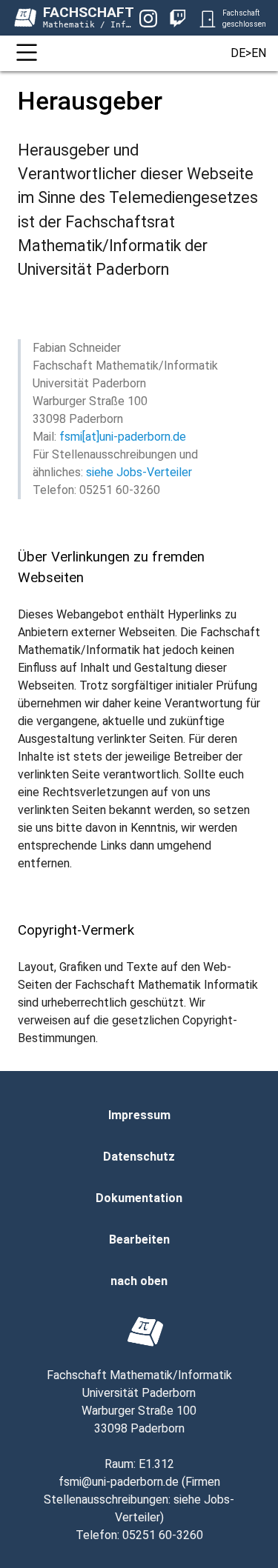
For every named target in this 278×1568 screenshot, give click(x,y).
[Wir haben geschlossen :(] (207, 18)
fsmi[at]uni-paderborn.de (122, 437)
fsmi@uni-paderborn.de (119, 1482)
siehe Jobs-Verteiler (139, 472)
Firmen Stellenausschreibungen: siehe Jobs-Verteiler (139, 1499)
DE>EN (248, 53)
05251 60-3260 (162, 1535)
